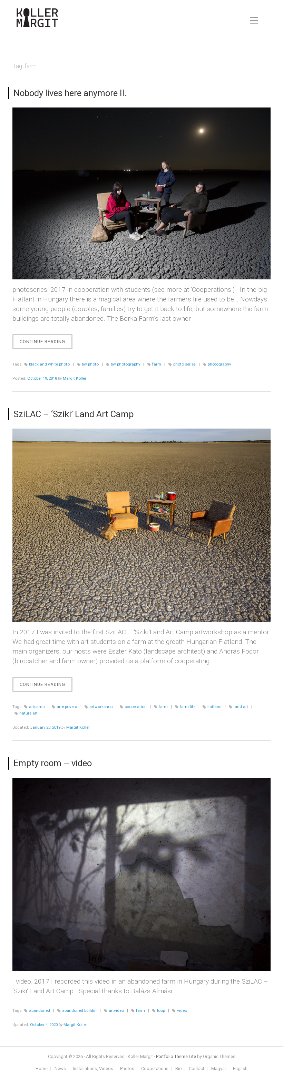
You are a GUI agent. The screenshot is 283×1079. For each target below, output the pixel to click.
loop (161, 1010)
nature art (28, 713)
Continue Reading (46, 344)
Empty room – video (52, 763)
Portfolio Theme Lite (176, 1056)
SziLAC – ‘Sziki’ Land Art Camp (73, 414)
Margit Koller (74, 378)
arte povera (67, 706)
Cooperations (154, 1069)
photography (219, 364)
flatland (214, 706)
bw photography (125, 364)
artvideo (116, 1010)
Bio (178, 1069)
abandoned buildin (79, 1010)
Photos (127, 1069)
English (240, 1069)
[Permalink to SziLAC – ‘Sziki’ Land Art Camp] (141, 525)
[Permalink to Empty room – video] (141, 874)
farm (156, 364)
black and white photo (49, 364)
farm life (187, 706)
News (60, 1069)
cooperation (136, 706)
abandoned (39, 1010)
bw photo (90, 364)
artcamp (37, 706)
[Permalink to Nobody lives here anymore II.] (141, 193)
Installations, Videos (93, 1069)
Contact (196, 1069)
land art (241, 706)
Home (42, 1069)
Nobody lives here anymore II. (70, 93)
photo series (184, 364)
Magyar (218, 1069)
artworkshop (101, 706)
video (182, 1010)
